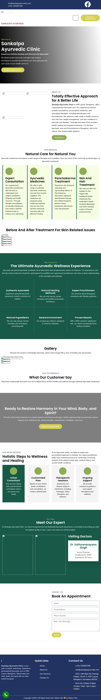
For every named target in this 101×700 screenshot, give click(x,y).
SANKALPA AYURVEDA (12, 23)
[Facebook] (88, 4)
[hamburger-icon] (75, 17)
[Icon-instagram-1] (97, 4)
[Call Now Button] (5, 694)
